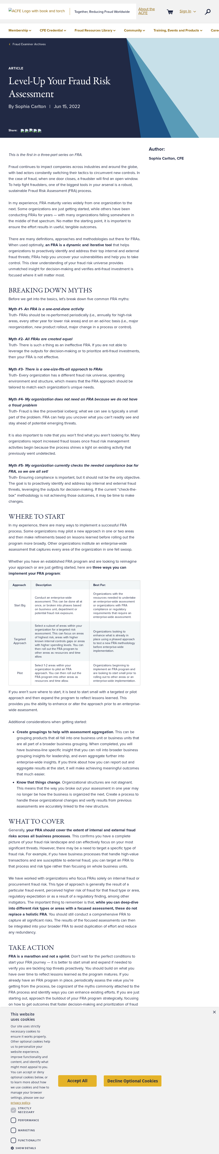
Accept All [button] (77, 1081)
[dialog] (109, 1081)
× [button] (214, 1012)
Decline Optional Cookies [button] (132, 1081)
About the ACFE (146, 11)
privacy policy (20, 1103)
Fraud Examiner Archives (29, 44)
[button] (30, 1148)
